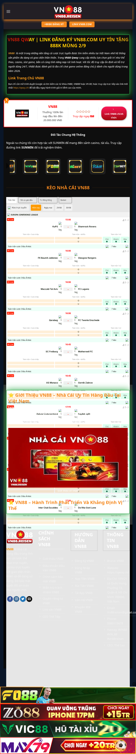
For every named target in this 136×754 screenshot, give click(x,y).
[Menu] (8, 11)
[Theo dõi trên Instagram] (16, 599)
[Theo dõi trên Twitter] (23, 599)
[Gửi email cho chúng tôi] (29, 599)
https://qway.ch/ (21, 87)
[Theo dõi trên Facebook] (10, 599)
